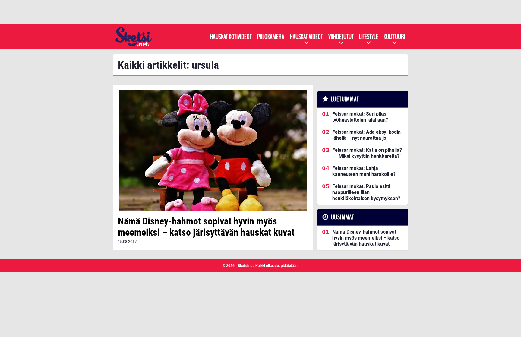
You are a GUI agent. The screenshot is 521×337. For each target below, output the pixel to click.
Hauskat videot (306, 36)
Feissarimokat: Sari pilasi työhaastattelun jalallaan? (360, 117)
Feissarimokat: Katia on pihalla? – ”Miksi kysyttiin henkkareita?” (367, 153)
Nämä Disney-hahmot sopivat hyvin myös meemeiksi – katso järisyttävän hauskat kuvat (206, 226)
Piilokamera (270, 36)
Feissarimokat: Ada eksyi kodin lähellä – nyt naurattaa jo (366, 135)
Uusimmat (342, 217)
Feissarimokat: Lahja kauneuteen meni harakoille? (364, 171)
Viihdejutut (341, 36)
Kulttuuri (394, 36)
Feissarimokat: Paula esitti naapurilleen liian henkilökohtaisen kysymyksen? (366, 192)
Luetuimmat (345, 99)
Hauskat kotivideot (231, 36)
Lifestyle (368, 36)
